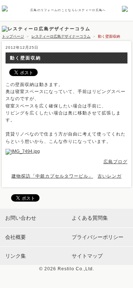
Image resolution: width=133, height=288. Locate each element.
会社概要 (15, 237)
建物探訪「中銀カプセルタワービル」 (52, 176)
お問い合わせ (20, 218)
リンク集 (15, 256)
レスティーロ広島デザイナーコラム (61, 36)
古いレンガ (110, 176)
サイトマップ (87, 256)
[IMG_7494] (25, 151)
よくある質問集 (90, 218)
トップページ (13, 36)
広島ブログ (115, 161)
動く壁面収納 (25, 58)
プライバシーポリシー (97, 237)
